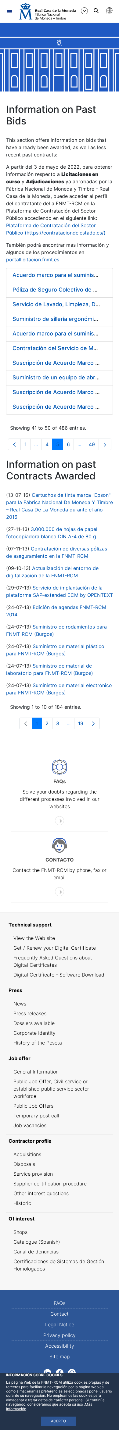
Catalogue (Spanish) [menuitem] (36, 1242)
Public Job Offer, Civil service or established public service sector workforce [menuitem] (51, 1088)
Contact (59, 1314)
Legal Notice (59, 1324)
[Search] (96, 10)
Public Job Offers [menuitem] (33, 1106)
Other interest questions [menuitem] (41, 1193)
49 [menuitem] (94, 445)
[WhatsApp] (72, 1372)
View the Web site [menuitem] (34, 938)
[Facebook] (59, 1372)
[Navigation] (9, 11)
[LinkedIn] (47, 1372)
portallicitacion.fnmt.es (32, 259)
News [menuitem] (19, 1004)
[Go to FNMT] (47, 11)
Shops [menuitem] (20, 1232)
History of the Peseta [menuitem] (37, 1043)
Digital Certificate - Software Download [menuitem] (58, 975)
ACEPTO (58, 1421)
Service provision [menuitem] (33, 1174)
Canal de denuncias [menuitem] (36, 1252)
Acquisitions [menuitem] (27, 1154)
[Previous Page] (14, 444)
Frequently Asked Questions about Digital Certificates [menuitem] (52, 961)
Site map (59, 1356)
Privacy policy (59, 1335)
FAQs (59, 1303)
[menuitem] (59, 925)
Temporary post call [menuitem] (36, 1116)
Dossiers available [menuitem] (34, 1023)
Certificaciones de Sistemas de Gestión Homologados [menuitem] (58, 1265)
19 (82, 724)
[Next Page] (105, 444)
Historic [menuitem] (22, 1203)
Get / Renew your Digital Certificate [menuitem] (54, 948)
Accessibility (59, 1346)
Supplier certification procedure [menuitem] (50, 1184)
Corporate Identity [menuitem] (34, 1033)
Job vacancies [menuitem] (29, 1125)
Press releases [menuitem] (29, 1013)
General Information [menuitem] (36, 1072)
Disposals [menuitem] (24, 1164)
